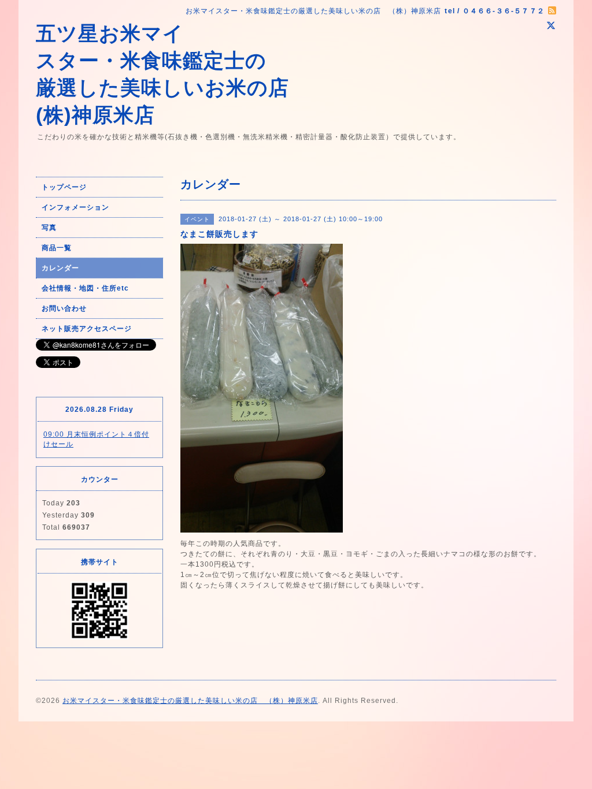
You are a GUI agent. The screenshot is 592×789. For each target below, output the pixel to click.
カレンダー (60, 268)
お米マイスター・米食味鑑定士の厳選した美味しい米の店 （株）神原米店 (190, 701)
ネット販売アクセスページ (87, 329)
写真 (49, 228)
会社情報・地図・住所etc (85, 288)
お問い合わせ (64, 308)
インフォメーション (75, 207)
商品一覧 (57, 248)
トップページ (64, 187)
